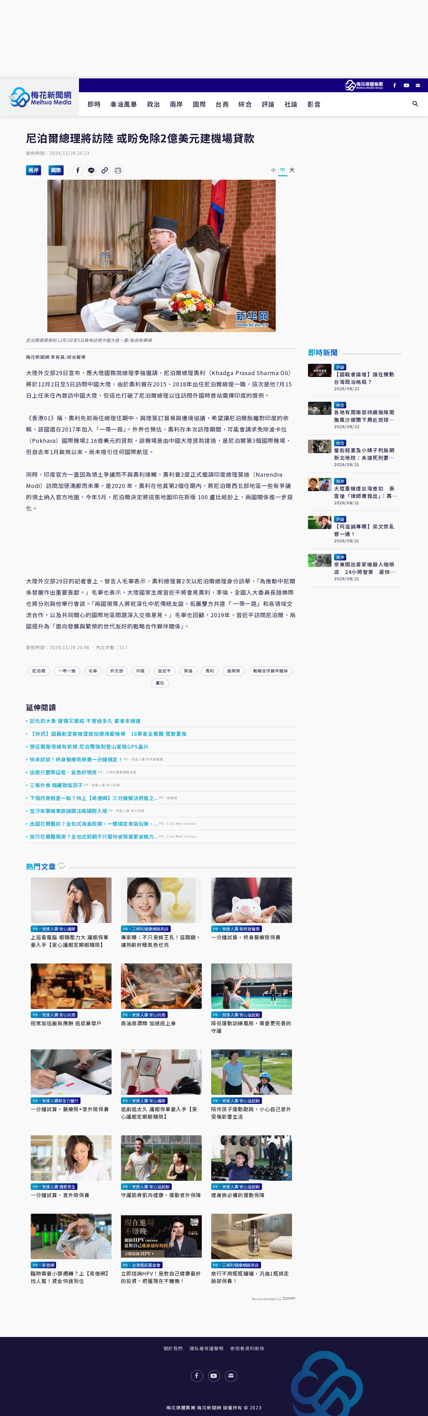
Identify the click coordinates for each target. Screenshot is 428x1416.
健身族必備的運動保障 (238, 1195)
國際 (199, 104)
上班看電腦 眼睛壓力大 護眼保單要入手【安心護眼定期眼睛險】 (70, 940)
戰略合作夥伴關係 (270, 671)
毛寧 (93, 671)
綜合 (245, 104)
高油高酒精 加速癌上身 (148, 1023)
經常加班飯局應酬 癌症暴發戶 (66, 1023)
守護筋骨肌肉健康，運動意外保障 (161, 1195)
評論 (268, 104)
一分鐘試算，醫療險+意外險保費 (70, 1109)
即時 (94, 104)
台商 (222, 104)
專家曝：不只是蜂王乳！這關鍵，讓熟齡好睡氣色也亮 (161, 940)
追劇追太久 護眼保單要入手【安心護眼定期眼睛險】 (159, 1112)
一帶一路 (67, 671)
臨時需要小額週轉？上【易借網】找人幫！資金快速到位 (71, 1277)
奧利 (210, 671)
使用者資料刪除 (247, 1348)
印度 (140, 671)
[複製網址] (104, 170)
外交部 (116, 671)
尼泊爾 (38, 671)
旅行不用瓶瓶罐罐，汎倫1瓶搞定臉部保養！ (250, 1277)
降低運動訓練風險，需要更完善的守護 (251, 1026)
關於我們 (173, 1348)
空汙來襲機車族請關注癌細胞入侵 (68, 810)
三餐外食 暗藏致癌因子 (56, 785)
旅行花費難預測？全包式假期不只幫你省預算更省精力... (94, 836)
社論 (291, 104)
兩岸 (176, 104)
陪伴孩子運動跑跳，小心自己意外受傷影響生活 (251, 1112)
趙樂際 (233, 671)
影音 (314, 104)
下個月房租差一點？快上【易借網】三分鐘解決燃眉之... (94, 798)
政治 (153, 104)
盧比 (160, 683)
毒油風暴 (123, 104)
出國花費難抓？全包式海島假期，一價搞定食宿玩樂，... (94, 823)
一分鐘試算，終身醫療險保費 (246, 937)
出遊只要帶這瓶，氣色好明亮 (63, 772)
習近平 (164, 671)
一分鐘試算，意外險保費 (60, 1195)
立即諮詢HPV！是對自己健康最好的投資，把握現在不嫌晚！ (161, 1277)
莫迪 (188, 671)
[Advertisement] (214, 39)
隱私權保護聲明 (207, 1348)
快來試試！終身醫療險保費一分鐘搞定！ (76, 759)
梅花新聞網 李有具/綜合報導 (56, 357)
